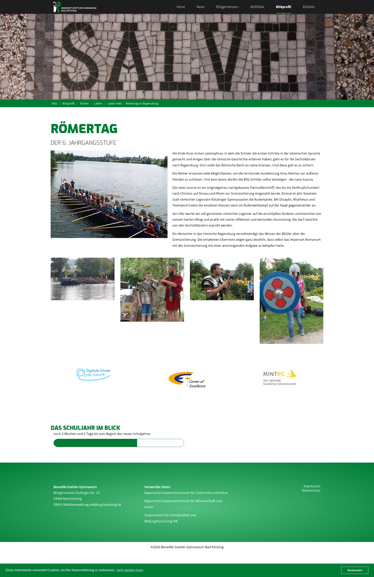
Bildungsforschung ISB (161, 521)
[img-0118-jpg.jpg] (83, 279)
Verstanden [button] (354, 570)
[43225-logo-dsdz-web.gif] (94, 373)
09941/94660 (63, 504)
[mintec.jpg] (280, 377)
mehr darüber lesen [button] (129, 570)
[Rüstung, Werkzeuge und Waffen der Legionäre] (222, 279)
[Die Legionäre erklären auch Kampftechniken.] (152, 290)
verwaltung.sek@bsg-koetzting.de (96, 504)
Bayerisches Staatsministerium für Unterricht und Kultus (186, 493)
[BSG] (75, 7)
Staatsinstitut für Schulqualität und (170, 515)
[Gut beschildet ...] (292, 301)
